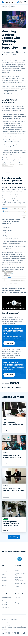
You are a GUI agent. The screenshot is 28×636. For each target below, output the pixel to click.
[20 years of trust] (18, 2)
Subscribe (18, 387)
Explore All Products (20, 589)
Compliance (5, 619)
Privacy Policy (13, 619)
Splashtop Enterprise (10, 90)
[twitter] (17, 383)
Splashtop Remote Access (20, 569)
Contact (4, 583)
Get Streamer (5, 607)
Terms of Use (5, 623)
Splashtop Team (9, 52)
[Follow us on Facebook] (12, 633)
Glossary (4, 586)
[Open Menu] (25, 2)
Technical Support (7, 597)
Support (4, 594)
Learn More (6, 431)
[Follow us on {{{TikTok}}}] (24, 633)
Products (18, 566)
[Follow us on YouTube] (18, 633)
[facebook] (14, 383)
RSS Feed (7, 387)
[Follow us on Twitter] (15, 633)
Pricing (17, 603)
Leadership (4, 572)
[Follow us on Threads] (9, 633)
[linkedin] (11, 383)
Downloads (18, 600)
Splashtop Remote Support (17, 88)
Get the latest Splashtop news (14, 552)
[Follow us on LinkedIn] (3, 633)
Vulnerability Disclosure (5, 603)
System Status (5, 600)
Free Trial (17, 597)
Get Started (9, 343)
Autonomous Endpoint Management (19, 579)
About (3, 566)
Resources (4, 580)
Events (3, 574)
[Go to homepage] (8, 2)
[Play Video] (14, 303)
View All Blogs (14, 537)
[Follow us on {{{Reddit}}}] (21, 633)
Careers (4, 577)
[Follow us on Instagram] (6, 633)
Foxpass (17, 586)
